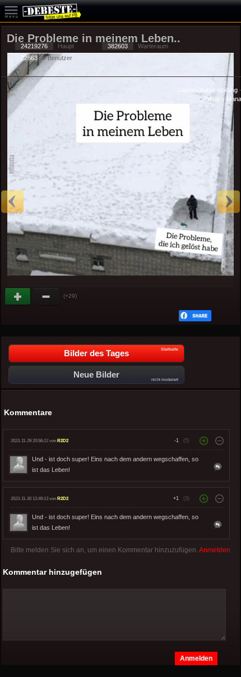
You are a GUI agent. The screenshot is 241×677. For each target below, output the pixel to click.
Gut (18, 297)
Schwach (47, 297)
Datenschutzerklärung (207, 90)
